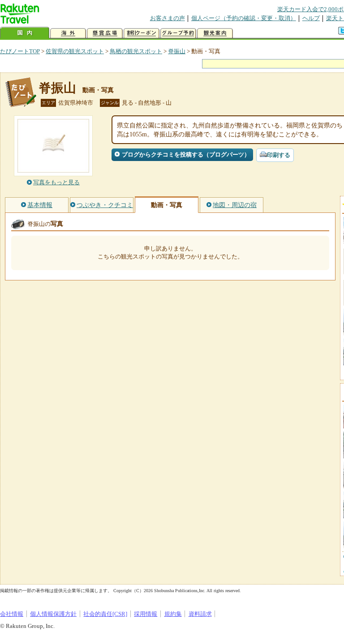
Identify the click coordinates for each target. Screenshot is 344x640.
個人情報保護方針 (53, 613)
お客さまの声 (167, 18)
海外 (68, 33)
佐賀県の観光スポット (75, 51)
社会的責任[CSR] (105, 613)
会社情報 (11, 613)
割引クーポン (141, 33)
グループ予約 (178, 33)
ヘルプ (311, 18)
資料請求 (200, 613)
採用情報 (145, 613)
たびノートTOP (20, 51)
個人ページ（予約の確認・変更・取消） (243, 18)
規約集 (173, 613)
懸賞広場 (105, 33)
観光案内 (215, 33)
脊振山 (176, 51)
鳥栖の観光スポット (136, 51)
